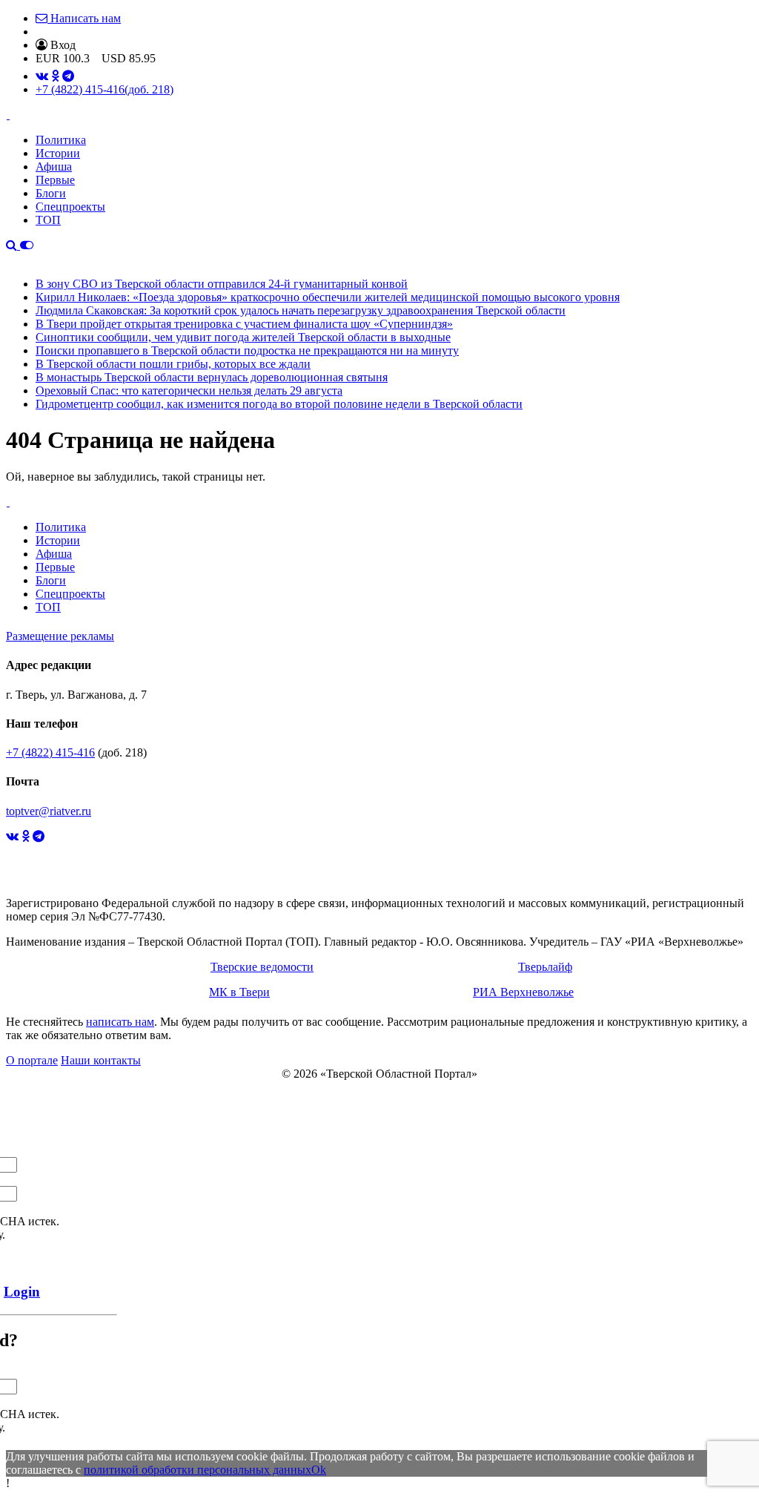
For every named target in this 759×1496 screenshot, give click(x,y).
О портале (32, 1060)
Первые (55, 180)
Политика (61, 140)
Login (22, 1291)
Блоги (51, 193)
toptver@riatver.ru (48, 811)
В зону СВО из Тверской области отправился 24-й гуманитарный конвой (222, 283)
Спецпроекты (70, 206)
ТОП (48, 220)
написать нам (120, 1021)
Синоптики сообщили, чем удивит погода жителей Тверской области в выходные (243, 337)
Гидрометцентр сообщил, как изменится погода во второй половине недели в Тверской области (279, 404)
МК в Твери (239, 992)
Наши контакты (101, 1060)
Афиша (54, 166)
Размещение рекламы (60, 636)
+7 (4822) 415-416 (104, 89)
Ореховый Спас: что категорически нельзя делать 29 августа (189, 390)
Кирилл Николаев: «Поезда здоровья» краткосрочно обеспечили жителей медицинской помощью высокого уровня (328, 297)
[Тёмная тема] (26, 245)
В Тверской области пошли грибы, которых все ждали (173, 363)
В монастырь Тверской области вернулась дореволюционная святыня (212, 377)
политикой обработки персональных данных (197, 1469)
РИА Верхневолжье (523, 992)
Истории (58, 153)
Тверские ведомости (262, 966)
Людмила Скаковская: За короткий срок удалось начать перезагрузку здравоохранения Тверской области (301, 310)
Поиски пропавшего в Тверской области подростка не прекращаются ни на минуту (247, 350)
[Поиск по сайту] (13, 245)
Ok (318, 1469)
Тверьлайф (545, 966)
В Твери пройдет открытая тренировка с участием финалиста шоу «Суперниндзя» (244, 323)
